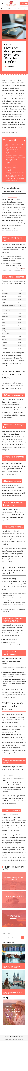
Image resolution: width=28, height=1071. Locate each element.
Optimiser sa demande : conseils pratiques (15, 172)
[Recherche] (23, 3)
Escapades (7, 990)
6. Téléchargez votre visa (12, 164)
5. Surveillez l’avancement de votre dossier (15, 161)
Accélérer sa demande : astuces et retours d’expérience (14, 175)
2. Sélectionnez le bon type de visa (15, 155)
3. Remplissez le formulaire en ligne (15, 157)
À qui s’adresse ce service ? (13, 149)
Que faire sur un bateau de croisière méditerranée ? (14, 878)
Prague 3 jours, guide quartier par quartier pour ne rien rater (13, 993)
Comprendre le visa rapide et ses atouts (14, 144)
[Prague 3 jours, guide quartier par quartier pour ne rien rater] (13, 979)
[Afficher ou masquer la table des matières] (22, 140)
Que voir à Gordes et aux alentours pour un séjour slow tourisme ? (13, 1013)
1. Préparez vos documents (13, 154)
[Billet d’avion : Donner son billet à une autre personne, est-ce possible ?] (13, 953)
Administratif (10, 66)
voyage (13, 265)
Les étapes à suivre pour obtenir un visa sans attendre (14, 151)
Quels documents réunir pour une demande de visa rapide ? (14, 166)
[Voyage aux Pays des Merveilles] (11, 3)
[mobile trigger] (3, 3)
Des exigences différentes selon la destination (15, 169)
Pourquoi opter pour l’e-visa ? (14, 147)
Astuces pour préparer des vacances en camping (14, 915)
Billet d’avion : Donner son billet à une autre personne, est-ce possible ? (12, 967)
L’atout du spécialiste (11, 180)
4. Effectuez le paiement (12, 159)
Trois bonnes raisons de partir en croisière (14, 897)
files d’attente (12, 197)
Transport (7, 965)
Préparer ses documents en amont (15, 178)
